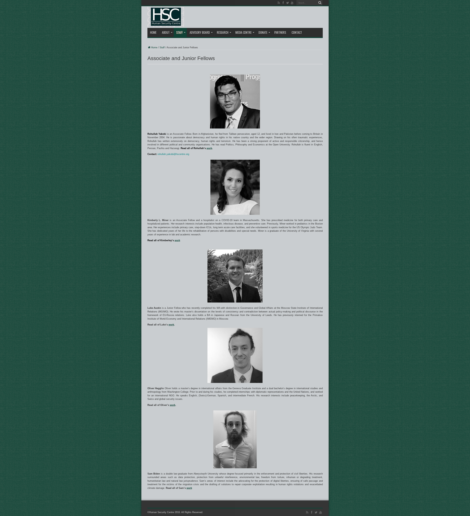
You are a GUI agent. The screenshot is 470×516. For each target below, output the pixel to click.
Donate (262, 32)
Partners (280, 32)
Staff (179, 32)
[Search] (320, 3)
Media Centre (243, 32)
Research (222, 32)
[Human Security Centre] (165, 17)
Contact (297, 32)
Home (153, 32)
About (166, 32)
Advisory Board (200, 32)
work (209, 148)
